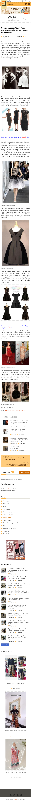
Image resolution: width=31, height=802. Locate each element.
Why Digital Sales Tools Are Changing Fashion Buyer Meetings (19, 584)
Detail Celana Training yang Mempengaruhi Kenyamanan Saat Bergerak (18, 570)
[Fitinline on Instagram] (14, 795)
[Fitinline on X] (21, 795)
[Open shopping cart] (29, 1)
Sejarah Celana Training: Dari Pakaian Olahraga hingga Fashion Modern (18, 614)
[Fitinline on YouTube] (11, 795)
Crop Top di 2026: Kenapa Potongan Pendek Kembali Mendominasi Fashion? (18, 637)
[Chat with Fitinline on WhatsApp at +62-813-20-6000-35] (8, 1)
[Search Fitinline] (26, 4)
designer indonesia (10, 410)
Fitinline (15, 799)
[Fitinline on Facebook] (18, 795)
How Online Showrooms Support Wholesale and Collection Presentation (17, 606)
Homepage (10, 19)
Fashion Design (23, 19)
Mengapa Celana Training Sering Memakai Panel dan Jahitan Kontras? (18, 591)
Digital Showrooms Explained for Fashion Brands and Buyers (17, 629)
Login (10, 489)
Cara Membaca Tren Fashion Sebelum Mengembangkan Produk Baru (18, 622)
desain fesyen (20, 410)
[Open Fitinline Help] (29, 4)
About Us (21, 791)
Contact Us (14, 791)
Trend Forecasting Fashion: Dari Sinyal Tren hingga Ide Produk (19, 598)
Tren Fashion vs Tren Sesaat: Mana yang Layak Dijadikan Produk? (18, 577)
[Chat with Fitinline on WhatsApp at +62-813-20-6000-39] (10, 1)
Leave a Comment (25, 472)
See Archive (5, 645)
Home (8, 791)
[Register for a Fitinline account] (22, 1)
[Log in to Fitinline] (25, 1)
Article (16, 19)
